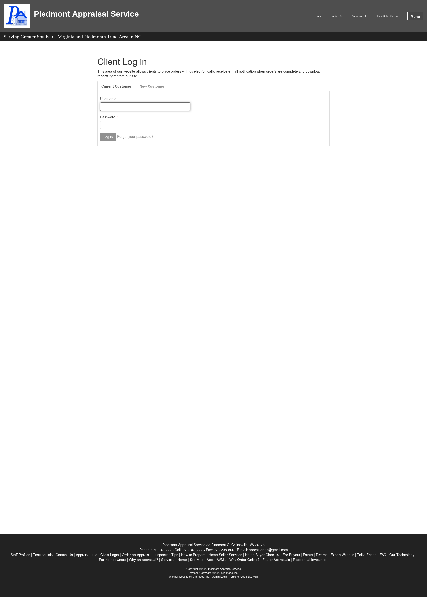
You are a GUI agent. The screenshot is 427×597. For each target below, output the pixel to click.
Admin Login (219, 576)
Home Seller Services (388, 16)
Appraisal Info (359, 16)
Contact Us (337, 16)
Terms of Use (237, 576)
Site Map (253, 576)
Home (319, 16)
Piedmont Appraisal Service (86, 14)
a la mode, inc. (201, 576)
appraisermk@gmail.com (268, 549)
